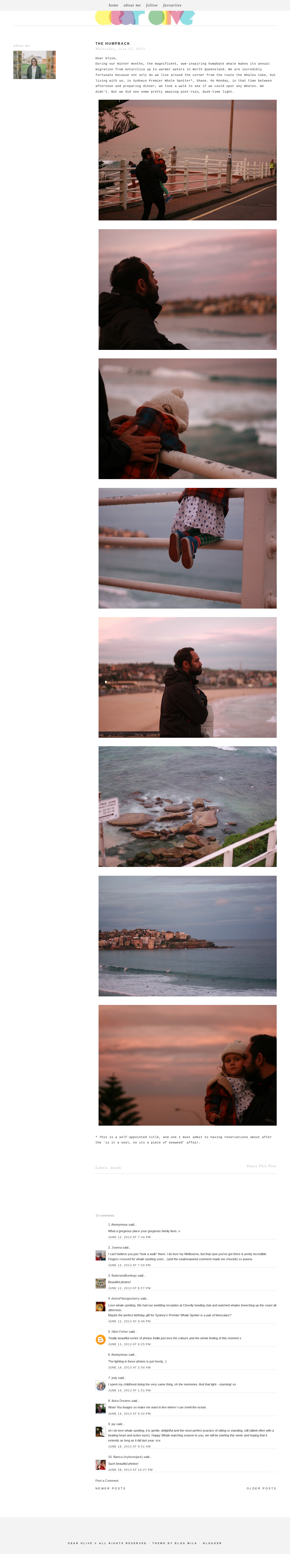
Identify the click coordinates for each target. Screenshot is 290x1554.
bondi (116, 1168)
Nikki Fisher (120, 1331)
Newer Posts (110, 1488)
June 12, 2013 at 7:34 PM (129, 1237)
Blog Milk (186, 1543)
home (113, 5)
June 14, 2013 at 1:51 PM (129, 1390)
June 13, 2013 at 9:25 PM (129, 1344)
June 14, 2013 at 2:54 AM (129, 1367)
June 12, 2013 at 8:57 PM (129, 1288)
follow (152, 5)
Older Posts (262, 1488)
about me (132, 5)
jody (114, 1377)
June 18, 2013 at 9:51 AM (129, 1446)
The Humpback (112, 44)
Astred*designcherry (125, 1298)
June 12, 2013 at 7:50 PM (129, 1265)
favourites (172, 5)
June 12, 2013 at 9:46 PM (129, 1321)
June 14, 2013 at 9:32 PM (129, 1413)
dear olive (80, 1543)
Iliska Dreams (121, 1400)
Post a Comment (106, 1480)
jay (114, 1424)
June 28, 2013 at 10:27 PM (130, 1469)
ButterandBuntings (124, 1275)
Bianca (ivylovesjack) (128, 1457)
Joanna (117, 1247)
